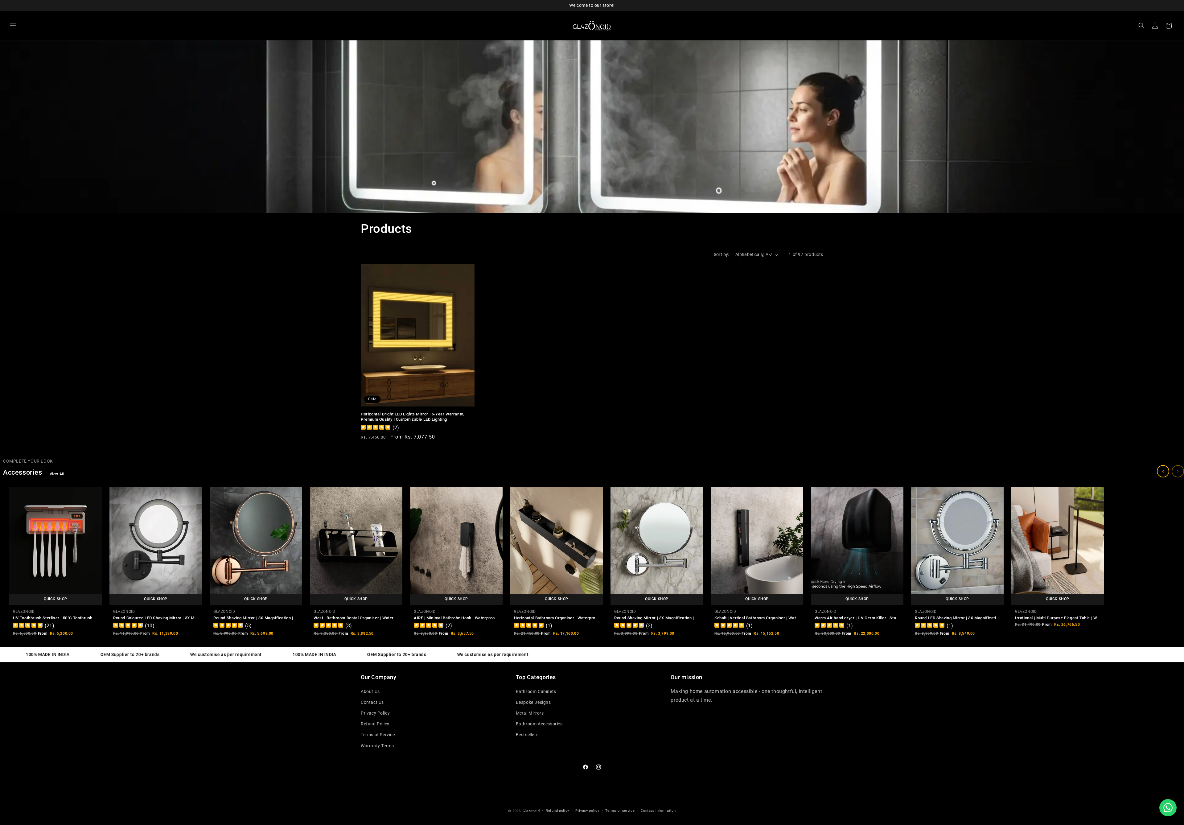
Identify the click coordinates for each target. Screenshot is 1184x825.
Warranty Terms (377, 745)
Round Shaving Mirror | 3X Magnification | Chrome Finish (668, 618)
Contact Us (372, 702)
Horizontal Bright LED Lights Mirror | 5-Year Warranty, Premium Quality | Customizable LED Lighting (412, 417)
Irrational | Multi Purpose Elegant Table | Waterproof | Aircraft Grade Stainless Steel (1096, 618)
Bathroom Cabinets (536, 691)
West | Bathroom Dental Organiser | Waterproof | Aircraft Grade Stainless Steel (390, 618)
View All (57, 474)
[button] (13, 25)
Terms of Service (378, 734)
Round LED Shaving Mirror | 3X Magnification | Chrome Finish (973, 618)
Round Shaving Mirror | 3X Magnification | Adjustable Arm (268, 618)
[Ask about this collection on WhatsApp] (1168, 807)
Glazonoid (531, 811)
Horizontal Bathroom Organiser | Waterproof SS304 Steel (569, 618)
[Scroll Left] (1163, 471)
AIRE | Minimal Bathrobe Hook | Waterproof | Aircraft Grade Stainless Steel (486, 618)
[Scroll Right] (1178, 471)
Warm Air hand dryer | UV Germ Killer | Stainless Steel (867, 618)
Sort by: (721, 254)
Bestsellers (527, 734)
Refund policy (557, 811)
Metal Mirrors (530, 713)
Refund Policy (375, 723)
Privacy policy (587, 811)
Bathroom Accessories (539, 723)
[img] (375, 428)
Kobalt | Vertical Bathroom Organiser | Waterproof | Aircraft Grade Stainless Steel (793, 618)
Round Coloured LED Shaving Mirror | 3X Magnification (165, 618)
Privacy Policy (375, 713)
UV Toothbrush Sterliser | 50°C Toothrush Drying (59, 618)
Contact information (658, 811)
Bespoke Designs (533, 702)
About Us (370, 691)
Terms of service (620, 811)
